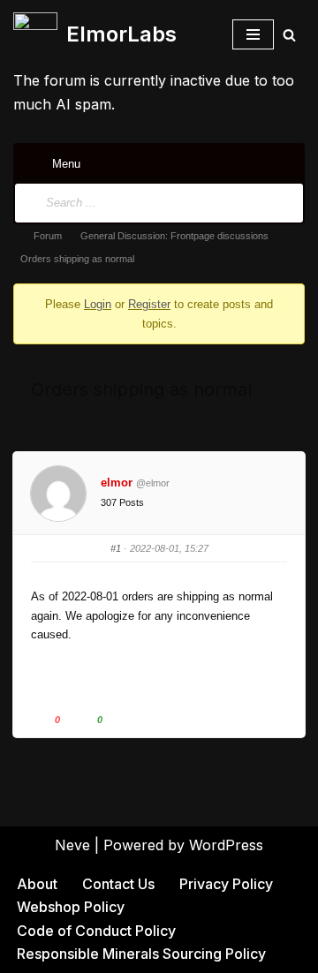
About (37, 884)
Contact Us (118, 884)
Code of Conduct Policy (96, 930)
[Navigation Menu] (253, 34)
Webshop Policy (71, 907)
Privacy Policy (226, 884)
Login (97, 304)
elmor (116, 482)
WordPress (226, 845)
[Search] (289, 34)
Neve (72, 845)
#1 (115, 548)
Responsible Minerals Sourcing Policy (141, 953)
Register (149, 304)
